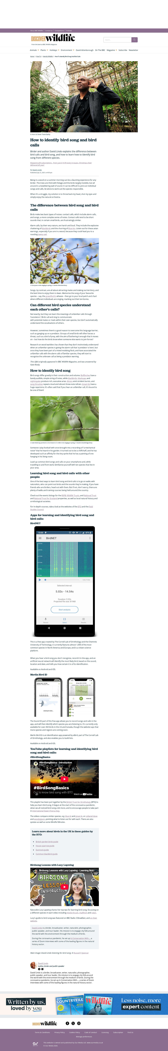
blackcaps (82, 378)
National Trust (90, 495)
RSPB (64, 495)
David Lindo (37, 928)
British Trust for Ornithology (78, 802)
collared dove (91, 816)
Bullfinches (85, 375)
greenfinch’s (51, 296)
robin (93, 913)
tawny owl (42, 234)
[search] (134, 39)
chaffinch (83, 913)
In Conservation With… (80, 938)
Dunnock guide (42, 850)
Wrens (70, 381)
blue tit (68, 816)
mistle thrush (72, 913)
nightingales (35, 381)
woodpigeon (39, 819)
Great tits (86, 384)
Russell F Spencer (81, 953)
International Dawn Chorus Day (45, 811)
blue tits (71, 228)
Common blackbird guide (46, 854)
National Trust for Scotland (45, 498)
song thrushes (36, 384)
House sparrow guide (45, 846)
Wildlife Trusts (73, 495)
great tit (79, 816)
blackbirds (46, 228)
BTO (79, 506)
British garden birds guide (47, 841)
